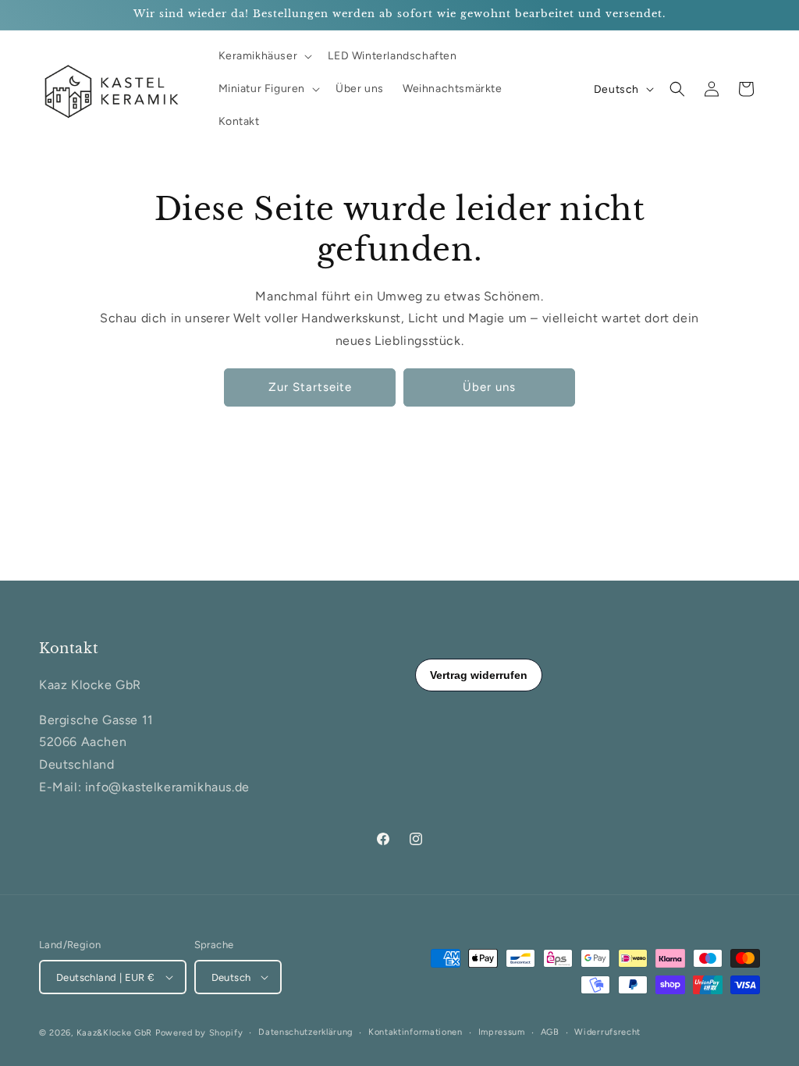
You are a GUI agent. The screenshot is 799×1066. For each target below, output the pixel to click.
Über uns (489, 387)
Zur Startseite (310, 387)
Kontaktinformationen (415, 1032)
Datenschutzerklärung (305, 1032)
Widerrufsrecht (607, 1032)
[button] (264, 56)
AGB (550, 1032)
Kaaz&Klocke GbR (114, 1033)
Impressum (501, 1032)
